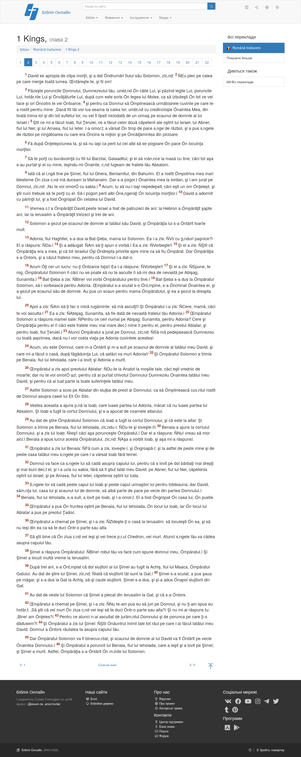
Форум (164, 736)
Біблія (24, 49)
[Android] (237, 727)
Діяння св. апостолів (43, 703)
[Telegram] (266, 701)
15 (139, 62)
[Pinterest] (235, 709)
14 (130, 62)
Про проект (167, 703)
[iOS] (227, 727)
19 (178, 62)
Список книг (107, 664)
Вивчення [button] (113, 17)
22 (207, 62)
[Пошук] (211, 6)
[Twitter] (276, 701)
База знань (167, 726)
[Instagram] (257, 701)
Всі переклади (242, 81)
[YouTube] (248, 701)
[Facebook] (238, 701)
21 (197, 62)
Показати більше (239, 57)
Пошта (163, 731)
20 (188, 62)
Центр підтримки (171, 722)
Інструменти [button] (140, 17)
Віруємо (165, 699)
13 (120, 62)
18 (168, 62)
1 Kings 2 (72, 49)
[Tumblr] (227, 709)
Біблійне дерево (102, 703)
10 (91, 62)
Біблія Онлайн (56, 12)
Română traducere (47, 49)
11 (101, 62)
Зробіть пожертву (272, 750)
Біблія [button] (91, 17)
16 (149, 62)
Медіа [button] (164, 17)
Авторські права (170, 708)
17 (159, 62)
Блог (94, 699)
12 (110, 62)
